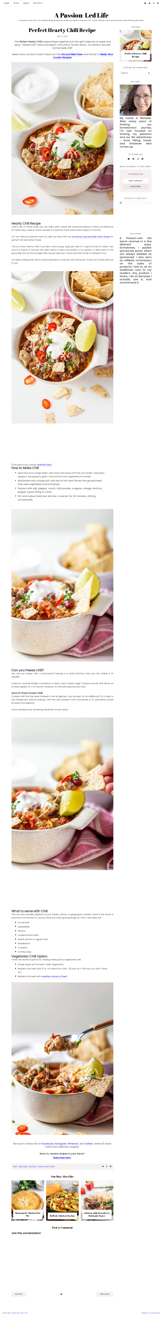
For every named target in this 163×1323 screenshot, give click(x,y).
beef (15, 1167)
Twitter (89, 1143)
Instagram (61, 1143)
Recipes (37, 3)
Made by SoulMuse (151, 1313)
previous (105, 1294)
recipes (33, 1167)
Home (6, 3)
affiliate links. (44, 464)
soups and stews (46, 1167)
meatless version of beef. (54, 976)
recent (19, 1294)
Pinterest (73, 1143)
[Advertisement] (62, 445)
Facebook (47, 1143)
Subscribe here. (62, 1157)
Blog (16, 3)
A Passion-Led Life (81, 15)
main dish (23, 1167)
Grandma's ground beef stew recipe (91, 236)
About (26, 3)
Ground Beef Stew (72, 54)
